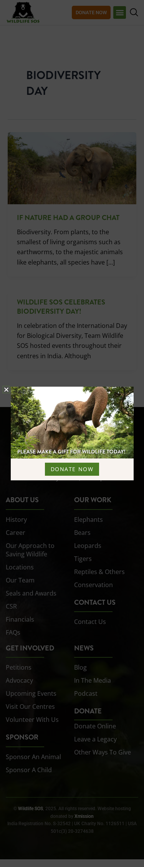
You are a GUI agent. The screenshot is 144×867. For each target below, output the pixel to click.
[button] (6, 389)
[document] (72, 433)
